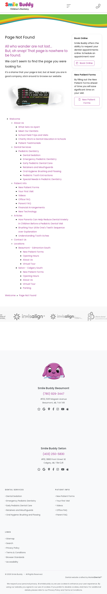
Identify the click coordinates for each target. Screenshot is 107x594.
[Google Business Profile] (49, 409)
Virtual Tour (29, 263)
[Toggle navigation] (69, 6)
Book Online (85, 63)
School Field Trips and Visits (33, 135)
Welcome (14, 118)
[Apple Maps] (67, 409)
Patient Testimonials (29, 143)
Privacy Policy (12, 547)
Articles (18, 215)
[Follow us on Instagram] (57, 409)
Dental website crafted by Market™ (83, 577)
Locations (19, 243)
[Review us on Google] (44, 409)
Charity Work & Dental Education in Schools (42, 139)
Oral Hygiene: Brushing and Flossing (42, 171)
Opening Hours (31, 255)
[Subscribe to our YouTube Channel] (63, 409)
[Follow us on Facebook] (53, 409)
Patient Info (20, 183)
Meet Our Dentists (28, 131)
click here (83, 587)
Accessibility (12, 561)
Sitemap (10, 538)
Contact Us (20, 239)
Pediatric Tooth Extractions (38, 175)
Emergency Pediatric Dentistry (40, 159)
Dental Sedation (31, 155)
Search (9, 543)
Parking (27, 288)
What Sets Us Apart (29, 127)
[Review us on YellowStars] (39, 409)
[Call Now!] (98, 6)
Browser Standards (15, 557)
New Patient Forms (28, 187)
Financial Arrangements (31, 207)
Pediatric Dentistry (28, 151)
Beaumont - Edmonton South (34, 247)
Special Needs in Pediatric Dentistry (42, 179)
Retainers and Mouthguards (38, 167)
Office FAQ (24, 199)
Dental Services (22, 147)
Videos (22, 195)
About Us (19, 123)
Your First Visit (26, 191)
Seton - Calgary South (30, 267)
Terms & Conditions (16, 552)
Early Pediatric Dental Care (38, 163)
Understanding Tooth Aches (33, 235)
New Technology (27, 211)
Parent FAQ (24, 203)
